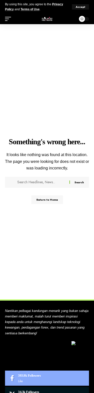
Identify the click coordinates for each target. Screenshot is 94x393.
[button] (80, 7)
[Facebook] (47, 378)
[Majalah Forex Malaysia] (47, 19)
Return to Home (47, 200)
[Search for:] (41, 182)
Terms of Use (30, 9)
